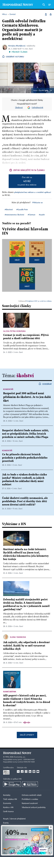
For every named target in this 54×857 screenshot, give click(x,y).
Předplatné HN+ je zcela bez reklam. (39, 301)
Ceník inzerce (8, 811)
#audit (42, 214)
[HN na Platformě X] (18, 771)
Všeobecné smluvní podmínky (34, 807)
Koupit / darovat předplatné (14, 819)
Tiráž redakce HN (10, 799)
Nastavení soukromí (30, 803)
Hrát (17, 260)
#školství (9, 209)
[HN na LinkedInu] (30, 771)
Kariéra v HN (8, 807)
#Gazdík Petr (22, 209)
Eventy (6, 823)
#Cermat (31, 214)
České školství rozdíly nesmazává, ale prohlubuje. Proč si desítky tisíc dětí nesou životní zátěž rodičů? (25, 501)
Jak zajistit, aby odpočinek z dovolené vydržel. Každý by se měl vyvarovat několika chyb (26, 645)
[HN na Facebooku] (22, 771)
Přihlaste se (37, 202)
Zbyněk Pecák (43, 90)
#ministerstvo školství (14, 214)
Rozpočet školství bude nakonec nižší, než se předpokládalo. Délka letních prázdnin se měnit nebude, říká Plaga (25, 433)
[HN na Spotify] (34, 771)
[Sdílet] (46, 14)
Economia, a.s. (19, 757)
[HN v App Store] (30, 784)
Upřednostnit (37, 108)
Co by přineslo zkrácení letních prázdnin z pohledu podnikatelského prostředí (24, 457)
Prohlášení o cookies (30, 799)
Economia (7, 803)
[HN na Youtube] (38, 771)
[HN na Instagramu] (26, 771)
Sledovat (19, 108)
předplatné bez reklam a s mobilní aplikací (32, 192)
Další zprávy (27, 735)
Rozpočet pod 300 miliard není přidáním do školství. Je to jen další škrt (27, 397)
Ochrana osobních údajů (31, 795)
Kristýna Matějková (16, 46)
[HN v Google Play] (12, 784)
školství (25, 376)
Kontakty (6, 795)
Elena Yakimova (18, 637)
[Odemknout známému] (50, 14)
